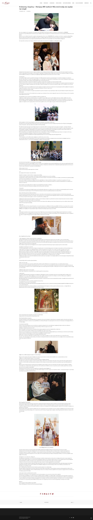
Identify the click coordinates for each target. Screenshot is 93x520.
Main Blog (46, 502)
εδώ (21, 481)
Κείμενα (29, 11)
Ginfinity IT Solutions (25, 518)
